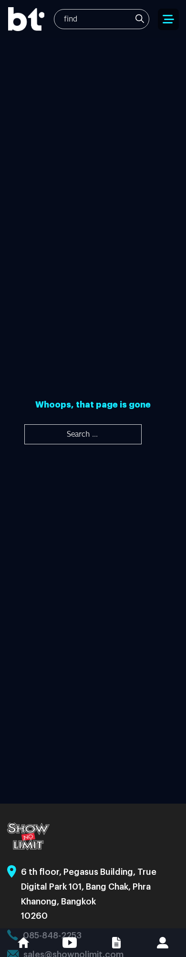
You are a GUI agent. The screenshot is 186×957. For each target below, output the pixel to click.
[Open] (168, 19)
